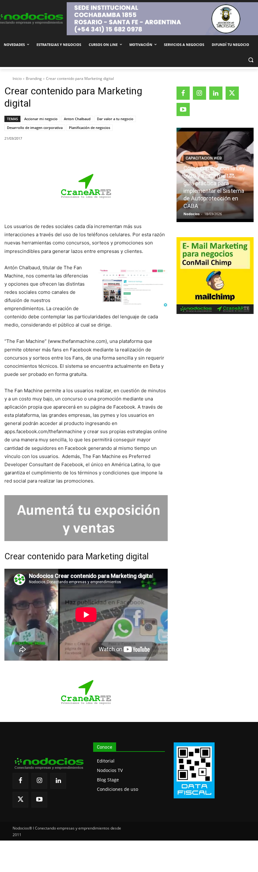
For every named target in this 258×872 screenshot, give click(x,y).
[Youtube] (183, 109)
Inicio (17, 78)
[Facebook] (48, 154)
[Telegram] (106, 154)
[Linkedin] (91, 154)
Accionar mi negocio (41, 118)
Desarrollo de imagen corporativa (35, 127)
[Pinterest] (77, 154)
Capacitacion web (204, 158)
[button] (250, 60)
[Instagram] (199, 93)
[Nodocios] (29, 18)
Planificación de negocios (89, 127)
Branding (34, 78)
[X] (62, 154)
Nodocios (191, 213)
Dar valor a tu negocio (115, 118)
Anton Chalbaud (77, 118)
